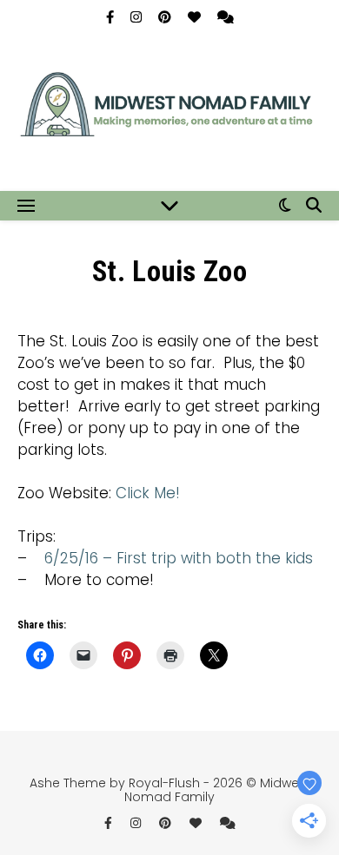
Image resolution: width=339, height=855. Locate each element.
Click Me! (148, 493)
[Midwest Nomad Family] (169, 111)
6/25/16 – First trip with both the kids (178, 558)
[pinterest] (166, 17)
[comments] (225, 17)
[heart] (196, 17)
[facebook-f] (111, 17)
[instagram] (137, 17)
